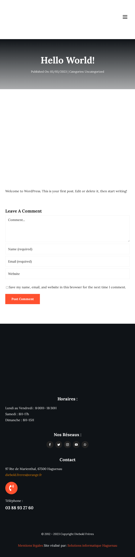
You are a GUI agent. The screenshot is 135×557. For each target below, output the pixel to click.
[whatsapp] (85, 444)
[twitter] (58, 444)
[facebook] (49, 444)
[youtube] (76, 444)
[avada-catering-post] (67, 110)
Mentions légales (30, 545)
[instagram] (67, 444)
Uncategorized (94, 71)
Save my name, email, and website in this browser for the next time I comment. (67, 287)
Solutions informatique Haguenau (92, 545)
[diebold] (20, 4)
